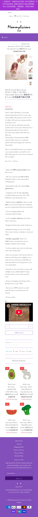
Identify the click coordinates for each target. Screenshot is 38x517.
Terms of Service (19, 450)
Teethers (13, 345)
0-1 (13, 342)
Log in (11, 16)
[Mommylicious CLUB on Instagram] (20, 22)
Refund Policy (19, 456)
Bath (18, 342)
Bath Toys (22, 342)
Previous (8, 357)
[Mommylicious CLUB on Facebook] (17, 22)
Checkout (26, 16)
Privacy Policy (19, 453)
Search (19, 444)
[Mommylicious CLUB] (19, 28)
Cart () (19, 16)
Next (30, 357)
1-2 (15, 342)
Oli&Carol (8, 102)
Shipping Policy (19, 447)
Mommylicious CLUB (17, 500)
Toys (18, 345)
